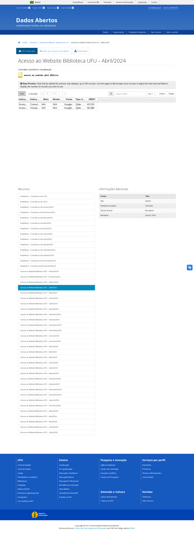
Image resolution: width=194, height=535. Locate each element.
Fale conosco (156, 32)
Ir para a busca (52, 8)
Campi (20, 473)
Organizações (118, 32)
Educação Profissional (68, 481)
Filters (162, 94)
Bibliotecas (22, 481)
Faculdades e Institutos (27, 477)
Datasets (33, 42)
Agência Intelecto (108, 465)
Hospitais (22, 485)
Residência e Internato (69, 485)
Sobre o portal (172, 32)
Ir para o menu (38, 8)
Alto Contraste (170, 8)
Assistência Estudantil (68, 493)
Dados (105, 32)
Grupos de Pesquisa (109, 477)
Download (82, 51)
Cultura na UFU (107, 501)
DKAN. (132, 528)
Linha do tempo (24, 469)
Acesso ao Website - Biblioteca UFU (54, 42)
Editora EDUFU (24, 489)
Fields (171, 94)
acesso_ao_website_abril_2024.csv (41, 75)
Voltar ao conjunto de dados (55, 51)
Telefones (146, 497)
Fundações (22, 497)
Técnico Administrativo (152, 473)
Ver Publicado (29, 52)
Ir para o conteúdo (23, 8)
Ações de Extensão (109, 497)
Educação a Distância (68, 473)
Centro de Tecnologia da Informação (90, 528)
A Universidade (24, 465)
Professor (146, 469)
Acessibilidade (154, 8)
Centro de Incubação (110, 469)
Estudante (146, 465)
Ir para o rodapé (67, 8)
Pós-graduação (65, 469)
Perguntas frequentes (138, 32)
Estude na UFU (65, 497)
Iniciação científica (108, 473)
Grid (22, 94)
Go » (150, 94)
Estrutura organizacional (28, 493)
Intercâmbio (64, 489)
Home (24, 42)
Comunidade (147, 477)
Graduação (64, 465)
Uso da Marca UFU (25, 501)
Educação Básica (66, 477)
